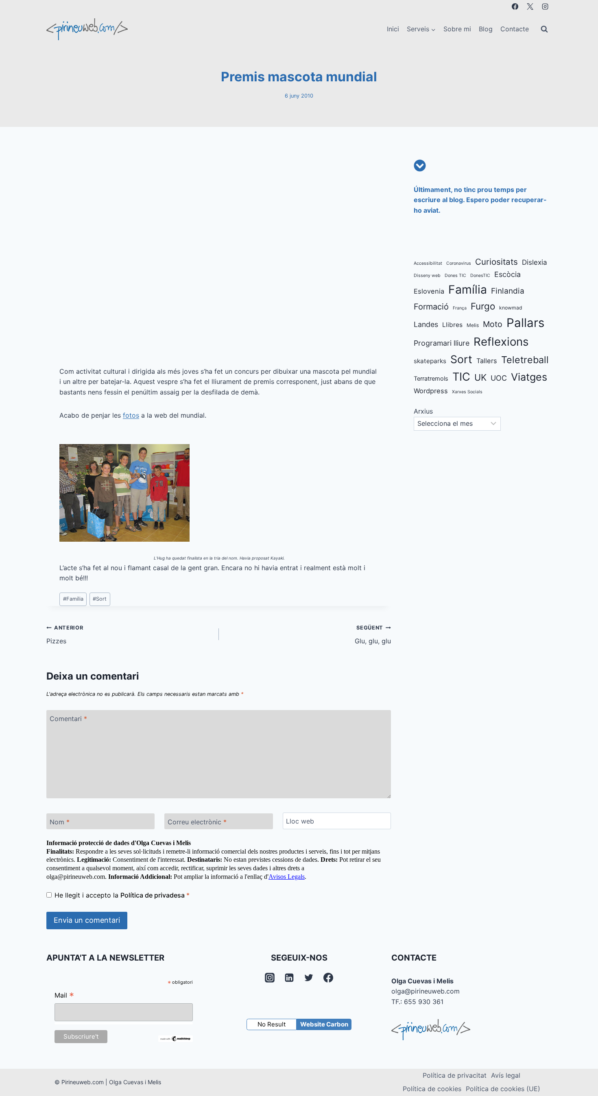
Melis (473, 325)
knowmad (510, 308)
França (460, 308)
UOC (499, 378)
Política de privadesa (153, 895)
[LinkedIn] (289, 977)
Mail (64, 996)
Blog (486, 29)
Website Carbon (324, 1024)
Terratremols (431, 378)
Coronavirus (458, 263)
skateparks (430, 361)
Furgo (483, 306)
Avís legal (505, 1075)
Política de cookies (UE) (503, 1089)
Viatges (529, 377)
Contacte (514, 29)
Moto (492, 324)
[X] (530, 6)
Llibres (452, 325)
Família (73, 599)
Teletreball (525, 360)
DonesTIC (480, 275)
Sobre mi (457, 29)
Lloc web (300, 821)
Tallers (486, 361)
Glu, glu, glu (373, 635)
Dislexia (534, 262)
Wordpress (431, 391)
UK (480, 377)
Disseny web (427, 275)
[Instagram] (545, 6)
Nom (60, 822)
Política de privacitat (455, 1075)
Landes (426, 324)
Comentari (68, 718)
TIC (461, 376)
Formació (431, 307)
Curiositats (496, 262)
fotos (131, 415)
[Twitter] (309, 977)
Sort (100, 599)
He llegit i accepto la (122, 895)
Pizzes (64, 635)
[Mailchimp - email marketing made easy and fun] (175, 1038)
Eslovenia (429, 291)
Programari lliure (441, 343)
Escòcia (507, 274)
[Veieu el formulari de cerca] (544, 29)
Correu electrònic (197, 822)
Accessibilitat (428, 263)
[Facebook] (515, 6)
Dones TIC (455, 275)
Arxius (423, 411)
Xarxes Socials (467, 391)
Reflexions (501, 342)
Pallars (525, 323)
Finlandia (507, 291)
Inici (393, 29)
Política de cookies (432, 1089)
